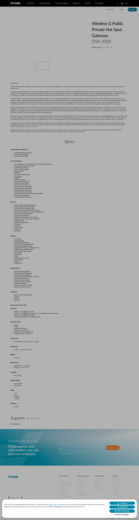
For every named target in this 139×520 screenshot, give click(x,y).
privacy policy (53, 504)
